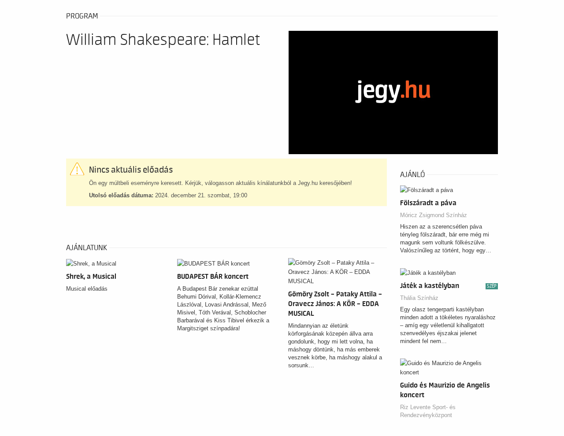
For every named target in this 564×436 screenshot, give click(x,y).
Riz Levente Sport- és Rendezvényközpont (428, 411)
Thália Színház (419, 298)
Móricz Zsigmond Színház (433, 215)
